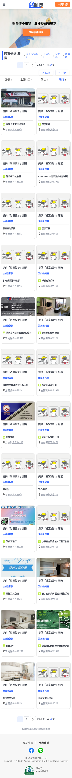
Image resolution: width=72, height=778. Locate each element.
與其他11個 (17, 338)
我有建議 (44, 742)
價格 (43, 79)
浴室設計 (46, 56)
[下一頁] (33, 65)
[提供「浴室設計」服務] (18, 97)
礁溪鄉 (67, 56)
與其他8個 (17, 234)
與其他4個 (53, 442)
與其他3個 (17, 129)
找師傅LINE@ (40, 750)
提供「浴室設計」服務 (15, 111)
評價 (7, 79)
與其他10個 (17, 182)
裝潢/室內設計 (32, 56)
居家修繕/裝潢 (12, 56)
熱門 (61, 79)
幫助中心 (28, 742)
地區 (64, 72)
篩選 (47, 72)
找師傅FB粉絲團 (31, 750)
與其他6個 (53, 129)
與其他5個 (53, 234)
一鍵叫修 (63, 4)
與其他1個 (17, 390)
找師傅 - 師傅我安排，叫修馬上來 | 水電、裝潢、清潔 (36, 4)
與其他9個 (53, 599)
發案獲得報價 (36, 32)
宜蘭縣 (57, 56)
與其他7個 (17, 286)
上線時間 (25, 79)
